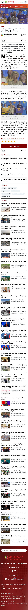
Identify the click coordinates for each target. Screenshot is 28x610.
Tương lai (4, 188)
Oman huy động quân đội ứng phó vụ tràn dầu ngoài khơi (13, 204)
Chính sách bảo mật (22, 563)
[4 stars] (11, 141)
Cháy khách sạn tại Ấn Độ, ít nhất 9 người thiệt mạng (13, 490)
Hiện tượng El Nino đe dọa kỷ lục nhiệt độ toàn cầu (13, 262)
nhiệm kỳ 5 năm (5, 191)
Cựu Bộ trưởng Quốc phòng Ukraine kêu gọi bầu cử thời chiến (13, 502)
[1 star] (2, 141)
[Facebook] (13, 571)
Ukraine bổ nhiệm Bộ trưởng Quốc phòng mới (13, 456)
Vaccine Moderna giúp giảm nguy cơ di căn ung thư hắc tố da (13, 387)
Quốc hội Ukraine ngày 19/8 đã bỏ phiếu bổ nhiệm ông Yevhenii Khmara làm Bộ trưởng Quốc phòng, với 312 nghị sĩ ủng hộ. (19, 460)
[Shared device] (22, 40)
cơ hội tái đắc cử (15, 191)
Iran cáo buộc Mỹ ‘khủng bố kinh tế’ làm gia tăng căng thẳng (13, 285)
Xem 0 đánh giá (14, 146)
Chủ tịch (23, 58)
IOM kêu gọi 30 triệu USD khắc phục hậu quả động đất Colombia (13, 308)
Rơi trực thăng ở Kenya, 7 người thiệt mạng (14, 365)
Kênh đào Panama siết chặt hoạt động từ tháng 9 (13, 273)
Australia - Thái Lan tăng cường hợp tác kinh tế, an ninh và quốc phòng (13, 444)
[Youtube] (15, 571)
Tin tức (3, 26)
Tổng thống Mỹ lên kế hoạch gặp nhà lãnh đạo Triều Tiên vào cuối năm (13, 375)
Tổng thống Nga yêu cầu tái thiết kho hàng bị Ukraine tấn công (13, 342)
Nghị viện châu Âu (6, 193)
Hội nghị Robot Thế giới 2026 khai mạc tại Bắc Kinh (13, 479)
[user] (25, 2)
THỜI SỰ (15, 6)
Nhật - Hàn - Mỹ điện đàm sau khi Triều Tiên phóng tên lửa (13, 227)
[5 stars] (14, 141)
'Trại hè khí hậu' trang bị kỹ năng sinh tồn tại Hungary (13, 421)
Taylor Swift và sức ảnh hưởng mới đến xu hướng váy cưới (13, 433)
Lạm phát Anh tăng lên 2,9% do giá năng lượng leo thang (13, 467)
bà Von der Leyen (12, 188)
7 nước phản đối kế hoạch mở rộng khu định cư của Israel (12, 239)
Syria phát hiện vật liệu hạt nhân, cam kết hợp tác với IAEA (13, 536)
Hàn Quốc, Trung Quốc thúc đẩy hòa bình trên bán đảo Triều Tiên (13, 331)
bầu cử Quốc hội (6, 196)
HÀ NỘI (21, 6)
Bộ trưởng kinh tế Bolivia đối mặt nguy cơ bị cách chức (13, 525)
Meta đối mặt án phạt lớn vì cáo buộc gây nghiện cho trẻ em (13, 513)
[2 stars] (5, 141)
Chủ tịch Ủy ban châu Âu (18, 193)
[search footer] (3, 550)
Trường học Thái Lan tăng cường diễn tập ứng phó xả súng (13, 354)
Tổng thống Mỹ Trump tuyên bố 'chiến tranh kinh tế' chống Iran (12, 410)
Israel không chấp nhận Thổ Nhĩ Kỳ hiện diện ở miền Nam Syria (13, 319)
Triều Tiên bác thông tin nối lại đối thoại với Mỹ (13, 398)
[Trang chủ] (11, 6)
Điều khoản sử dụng (11, 563)
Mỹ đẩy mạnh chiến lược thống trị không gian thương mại (13, 250)
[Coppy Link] (25, 40)
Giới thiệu (3, 563)
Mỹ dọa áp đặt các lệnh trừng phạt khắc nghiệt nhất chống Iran (12, 216)
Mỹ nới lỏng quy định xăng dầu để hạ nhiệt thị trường (13, 296)
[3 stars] (8, 141)
